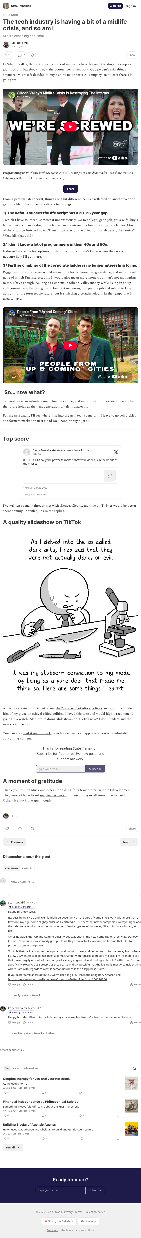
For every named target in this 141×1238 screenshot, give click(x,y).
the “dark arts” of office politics (79, 708)
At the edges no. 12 (15, 1083)
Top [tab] (7, 1068)
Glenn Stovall (20, 43)
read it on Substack (37, 733)
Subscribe (115, 6)
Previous (17, 842)
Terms (78, 1212)
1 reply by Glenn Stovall (26, 995)
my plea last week (53, 795)
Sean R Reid (15, 902)
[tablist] (19, 868)
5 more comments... (12, 1050)
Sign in (131, 6)
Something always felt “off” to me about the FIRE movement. (41, 1106)
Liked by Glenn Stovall (23, 906)
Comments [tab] (11, 868)
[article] (70, 1086)
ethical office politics (47, 713)
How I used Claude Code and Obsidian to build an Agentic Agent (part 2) (48, 1129)
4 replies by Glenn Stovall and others (33, 1033)
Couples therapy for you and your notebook (36, 1079)
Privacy (68, 1212)
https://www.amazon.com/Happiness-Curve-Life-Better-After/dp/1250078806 (57, 979)
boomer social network (71, 69)
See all (10, 1147)
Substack (52, 1230)
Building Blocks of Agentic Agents (29, 1124)
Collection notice (95, 1212)
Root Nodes (11, 15)
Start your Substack (60, 1221)
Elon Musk (31, 790)
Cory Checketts (17, 1008)
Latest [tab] (17, 1068)
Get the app (88, 1221)
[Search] (134, 1068)
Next (126, 842)
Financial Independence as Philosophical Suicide (40, 1102)
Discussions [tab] (31, 1068)
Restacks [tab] (27, 868)
